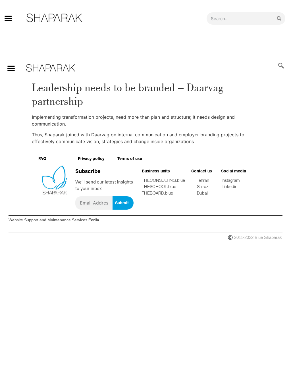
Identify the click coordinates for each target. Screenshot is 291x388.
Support (31, 220)
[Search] (279, 18)
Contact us (201, 170)
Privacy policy (91, 158)
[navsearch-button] (278, 66)
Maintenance (59, 220)
